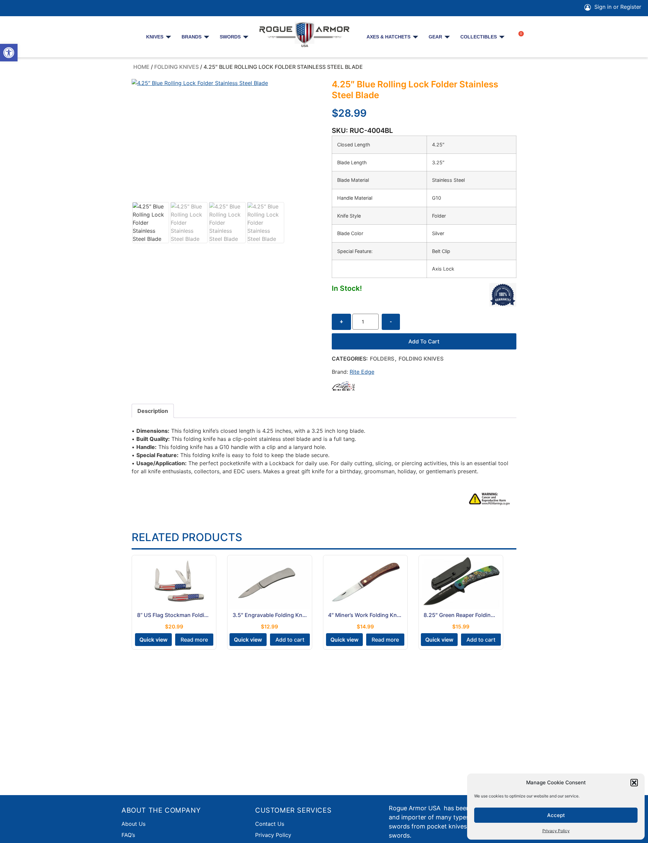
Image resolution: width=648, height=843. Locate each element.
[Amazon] (50, 8)
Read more (194, 639)
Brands (191, 36)
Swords (230, 36)
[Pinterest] (31, 8)
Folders (382, 358)
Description (152, 411)
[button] (9, 52)
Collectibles (478, 36)
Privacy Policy (556, 830)
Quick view (153, 639)
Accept (556, 815)
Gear (435, 36)
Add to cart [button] (289, 639)
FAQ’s (128, 835)
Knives (154, 36)
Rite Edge (362, 371)
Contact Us (269, 823)
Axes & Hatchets (388, 36)
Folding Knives (176, 66)
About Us (133, 823)
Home (141, 66)
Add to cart (423, 341)
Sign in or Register (617, 6)
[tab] (153, 411)
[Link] (68, 8)
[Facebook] (12, 8)
